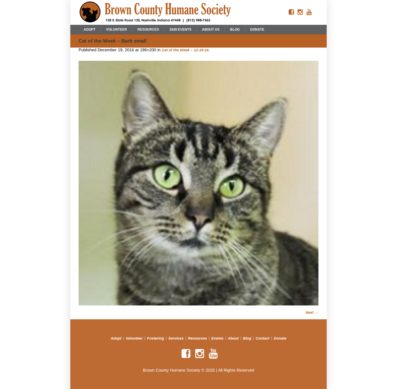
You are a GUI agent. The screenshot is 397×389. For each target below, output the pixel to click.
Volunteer (134, 338)
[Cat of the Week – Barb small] (198, 183)
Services (176, 338)
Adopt (116, 338)
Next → (312, 312)
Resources (197, 338)
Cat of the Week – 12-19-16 (185, 50)
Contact (262, 338)
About (233, 338)
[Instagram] (300, 12)
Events (217, 338)
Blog (247, 338)
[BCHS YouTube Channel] (309, 12)
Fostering (155, 338)
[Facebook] (291, 12)
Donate (280, 338)
